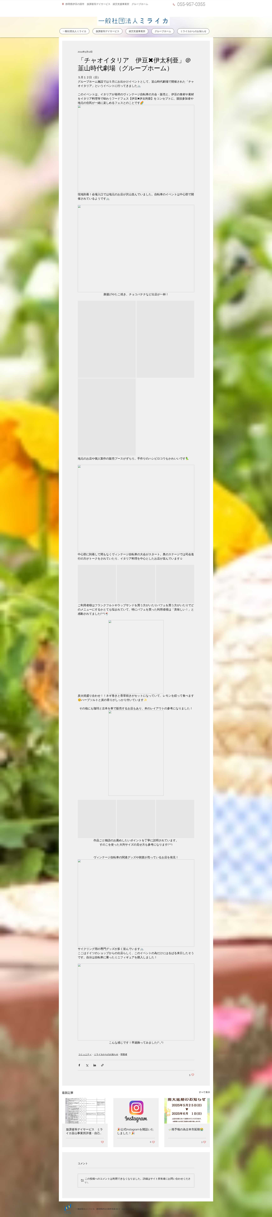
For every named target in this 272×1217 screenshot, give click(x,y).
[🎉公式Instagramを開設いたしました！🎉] (136, 1111)
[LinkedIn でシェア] (94, 1065)
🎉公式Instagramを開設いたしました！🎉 (135, 1131)
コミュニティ (85, 1054)
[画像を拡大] (107, 339)
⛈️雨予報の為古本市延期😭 (185, 1129)
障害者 (124, 1054)
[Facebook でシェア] (79, 1065)
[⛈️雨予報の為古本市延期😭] (187, 1111)
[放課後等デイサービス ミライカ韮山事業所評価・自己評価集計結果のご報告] (85, 1111)
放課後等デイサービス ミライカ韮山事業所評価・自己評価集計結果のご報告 (84, 1131)
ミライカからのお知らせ (106, 1054)
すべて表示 (204, 1092)
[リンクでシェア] (102, 1065)
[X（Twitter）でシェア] (86, 1065)
